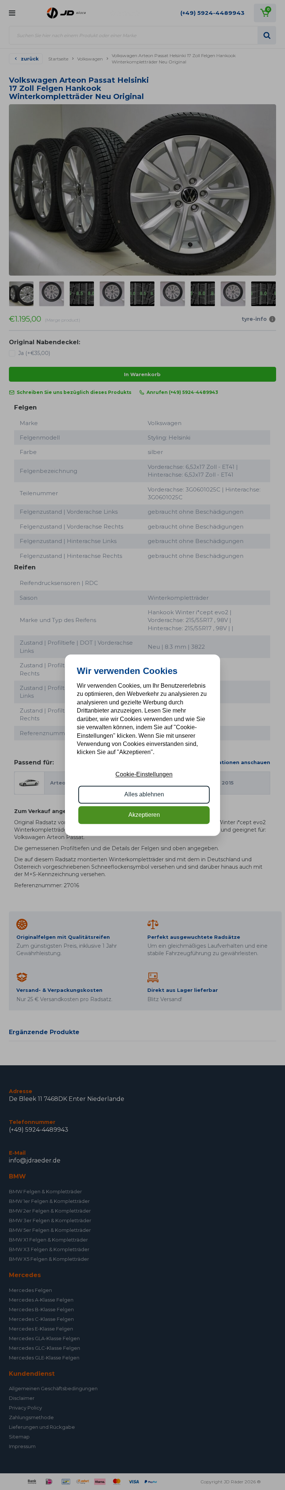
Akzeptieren (144, 815)
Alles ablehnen (144, 795)
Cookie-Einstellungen (144, 774)
